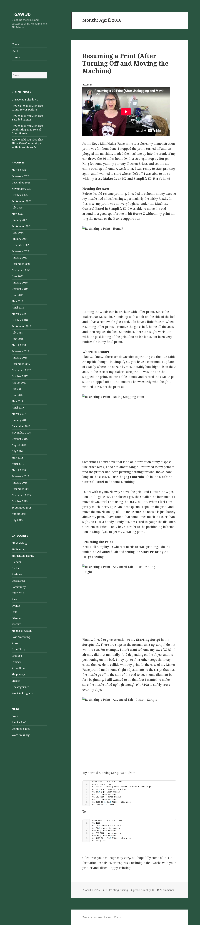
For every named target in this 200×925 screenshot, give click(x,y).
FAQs (15, 51)
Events (16, 57)
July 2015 (17, 520)
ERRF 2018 (18, 593)
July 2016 (17, 451)
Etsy (14, 599)
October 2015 (20, 501)
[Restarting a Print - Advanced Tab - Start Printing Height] (129, 598)
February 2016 (20, 476)
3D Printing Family (23, 555)
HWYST (16, 624)
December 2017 (21, 364)
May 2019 (17, 301)
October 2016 (20, 439)
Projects (16, 662)
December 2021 (21, 264)
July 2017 (17, 389)
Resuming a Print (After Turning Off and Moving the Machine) (125, 63)
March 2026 (19, 170)
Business (17, 574)
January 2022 (20, 257)
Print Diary (18, 649)
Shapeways (18, 674)
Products (17, 655)
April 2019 (18, 307)
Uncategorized (20, 687)
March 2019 (19, 314)
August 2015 (19, 514)
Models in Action (22, 630)
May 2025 (17, 214)
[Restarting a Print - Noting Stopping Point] (129, 424)
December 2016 (21, 426)
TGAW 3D (21, 14)
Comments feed (21, 728)
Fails (14, 612)
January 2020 (20, 282)
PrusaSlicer (18, 668)
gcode (136, 890)
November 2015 (21, 495)
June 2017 (17, 395)
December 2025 (21, 182)
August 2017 (19, 382)
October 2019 (20, 289)
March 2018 (19, 345)
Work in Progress (22, 693)
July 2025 (17, 207)
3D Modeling (19, 543)
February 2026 (20, 176)
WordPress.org (21, 735)
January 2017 (20, 420)
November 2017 (21, 370)
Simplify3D (147, 890)
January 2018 (20, 357)
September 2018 (21, 326)
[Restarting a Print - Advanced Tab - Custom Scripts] (129, 731)
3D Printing (18, 549)
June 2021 (17, 276)
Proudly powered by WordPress (101, 917)
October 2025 (20, 195)
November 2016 (21, 432)
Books (15, 568)
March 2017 (19, 414)
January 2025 (20, 220)
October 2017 (20, 376)
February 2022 (20, 251)
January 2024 (20, 239)
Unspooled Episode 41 (25, 99)
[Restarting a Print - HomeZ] (129, 265)
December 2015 (21, 489)
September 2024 (21, 226)
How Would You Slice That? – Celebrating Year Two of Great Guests (29, 129)
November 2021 (21, 270)
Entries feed (19, 722)
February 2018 (20, 351)
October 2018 (20, 320)
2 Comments (166, 890)
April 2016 (18, 464)
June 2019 (17, 295)
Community (19, 587)
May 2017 (17, 401)
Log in (15, 716)
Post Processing (21, 637)
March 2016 (19, 470)
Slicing (16, 680)
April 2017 (18, 407)
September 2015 (21, 507)
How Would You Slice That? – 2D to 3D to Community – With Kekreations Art (29, 143)
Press (15, 643)
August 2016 (19, 445)
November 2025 (21, 189)
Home (15, 44)
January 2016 (20, 482)
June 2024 (17, 232)
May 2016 (17, 457)
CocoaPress (18, 580)
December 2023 (21, 245)
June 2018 (17, 339)
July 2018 (17, 332)
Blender (16, 562)
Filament (17, 618)
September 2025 (21, 201)
